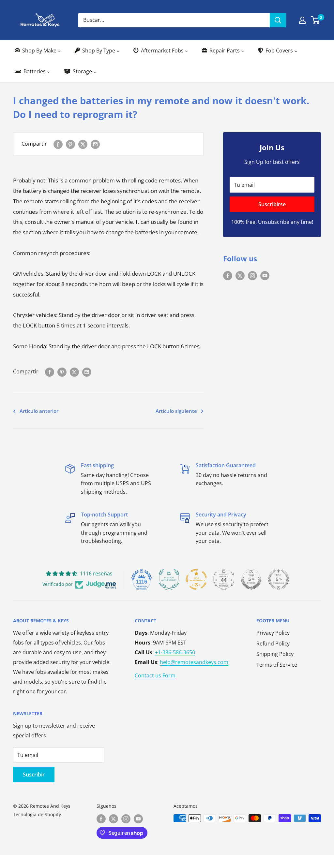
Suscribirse (272, 204)
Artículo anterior (39, 411)
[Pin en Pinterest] (70, 144)
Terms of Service (276, 664)
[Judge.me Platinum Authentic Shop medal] (169, 579)
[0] (315, 20)
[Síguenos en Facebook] (227, 275)
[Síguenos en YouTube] (264, 275)
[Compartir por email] (95, 144)
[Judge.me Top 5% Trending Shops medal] (278, 579)
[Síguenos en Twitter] (240, 275)
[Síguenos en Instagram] (252, 275)
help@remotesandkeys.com (194, 662)
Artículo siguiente (176, 411)
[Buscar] (278, 20)
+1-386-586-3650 (175, 652)
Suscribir (34, 774)
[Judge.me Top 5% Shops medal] (251, 579)
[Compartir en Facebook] (58, 144)
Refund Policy (273, 643)
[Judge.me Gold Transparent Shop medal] (196, 579)
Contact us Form (155, 675)
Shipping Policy (275, 654)
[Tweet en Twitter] (82, 144)
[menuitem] (37, 51)
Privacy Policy (273, 632)
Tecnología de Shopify (37, 814)
